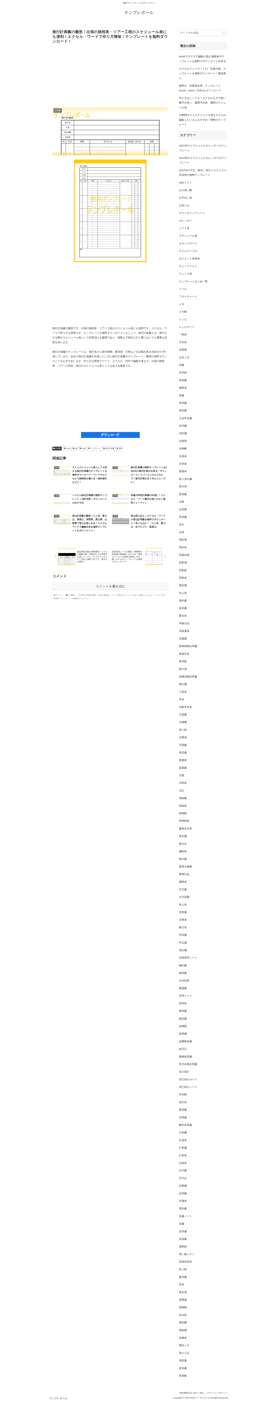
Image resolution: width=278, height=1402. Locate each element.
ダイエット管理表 (189, 258)
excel (68, 448)
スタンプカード (188, 243)
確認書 (183, 972)
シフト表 (184, 228)
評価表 (183, 1200)
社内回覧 (184, 980)
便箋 (181, 395)
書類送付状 (185, 828)
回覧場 (183, 562)
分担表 (183, 463)
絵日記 (183, 1048)
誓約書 (183, 1208)
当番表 (183, 737)
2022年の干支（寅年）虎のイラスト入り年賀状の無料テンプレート (202, 172)
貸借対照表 (185, 1261)
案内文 (183, 843)
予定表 (183, 342)
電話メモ (184, 1345)
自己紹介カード (188, 1079)
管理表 (183, 1003)
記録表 (183, 1162)
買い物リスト (187, 1254)
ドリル (183, 289)
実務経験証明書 (188, 646)
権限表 (183, 881)
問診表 (183, 547)
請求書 (183, 1231)
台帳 (181, 501)
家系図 (183, 661)
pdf (76, 448)
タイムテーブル (188, 251)
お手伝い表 (185, 197)
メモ (181, 304)
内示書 (183, 425)
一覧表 (183, 334)
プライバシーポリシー (217, 1393)
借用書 (183, 403)
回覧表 (183, 577)
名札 (181, 524)
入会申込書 (185, 418)
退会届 (183, 1292)
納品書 (183, 1018)
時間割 (183, 813)
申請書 (183, 934)
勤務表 (183, 471)
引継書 (183, 722)
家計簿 (183, 669)
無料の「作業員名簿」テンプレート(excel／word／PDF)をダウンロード (200, 88)
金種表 (183, 1337)
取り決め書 (185, 479)
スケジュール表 (188, 235)
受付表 (183, 486)
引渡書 (183, 714)
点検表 (183, 919)
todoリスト (185, 182)
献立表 (183, 927)
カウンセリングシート (192, 212)
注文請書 (184, 896)
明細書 (183, 798)
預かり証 (184, 1353)
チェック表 (185, 273)
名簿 (181, 532)
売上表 (183, 593)
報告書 (183, 585)
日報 (181, 775)
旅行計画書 (110, 448)
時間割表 (184, 820)
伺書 (181, 365)
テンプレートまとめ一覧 (193, 281)
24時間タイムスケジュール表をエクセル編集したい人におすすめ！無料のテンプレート (202, 120)
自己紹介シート (188, 1086)
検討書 (183, 858)
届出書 (183, 684)
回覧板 (183, 570)
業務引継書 (185, 866)
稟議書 (183, 988)
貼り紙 (183, 1269)
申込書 (183, 942)
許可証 (183, 1178)
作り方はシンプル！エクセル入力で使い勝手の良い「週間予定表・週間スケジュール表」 (202, 103)
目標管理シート (188, 957)
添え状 (183, 904)
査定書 (183, 836)
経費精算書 (185, 1041)
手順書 (183, 745)
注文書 (183, 889)
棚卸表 (183, 851)
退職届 (183, 1299)
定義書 (183, 638)
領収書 (183, 1360)
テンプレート (95, 448)
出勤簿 (183, 441)
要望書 (183, 1109)
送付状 (183, 1315)
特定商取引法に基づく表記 (192, 1393)
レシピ (183, 319)
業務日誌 (184, 874)
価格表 (183, 387)
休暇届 (183, 349)
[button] (224, 33)
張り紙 (183, 729)
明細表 (183, 805)
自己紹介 (184, 1071)
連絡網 (183, 1330)
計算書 (183, 1147)
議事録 (183, 1246)
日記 (181, 790)
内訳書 (183, 433)
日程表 (183, 782)
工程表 (183, 691)
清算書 (183, 912)
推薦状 (183, 760)
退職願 (183, 1307)
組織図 (183, 1026)
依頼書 (183, 380)
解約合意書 (185, 1124)
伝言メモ (184, 357)
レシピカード (187, 327)
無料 (120, 448)
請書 (181, 1223)
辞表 (181, 1284)
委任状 (183, 615)
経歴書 (183, 1033)
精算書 (183, 1010)
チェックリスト (188, 266)
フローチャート (188, 296)
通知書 (183, 1322)
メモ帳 (183, 311)
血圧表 (183, 1102)
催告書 (183, 410)
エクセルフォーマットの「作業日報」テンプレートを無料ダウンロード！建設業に (202, 73)
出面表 (183, 456)
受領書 (183, 494)
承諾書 (183, 752)
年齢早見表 (185, 707)
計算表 (183, 1155)
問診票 (183, 539)
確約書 (183, 965)
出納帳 (183, 448)
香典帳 (183, 1375)
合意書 (183, 509)
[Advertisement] (110, 75)
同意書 (183, 517)
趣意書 (183, 1277)
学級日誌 (184, 623)
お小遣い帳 (185, 190)
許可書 (183, 1170)
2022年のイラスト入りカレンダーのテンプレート (202, 160)
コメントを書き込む (110, 586)
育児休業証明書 (188, 1064)
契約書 (183, 600)
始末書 (183, 608)
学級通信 (184, 631)
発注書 (183, 950)
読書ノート (185, 1216)
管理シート (185, 995)
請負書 (183, 1239)
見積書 (183, 1117)
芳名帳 (183, 1094)
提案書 (183, 767)
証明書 (183, 1193)
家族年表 (184, 653)
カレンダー (185, 220)
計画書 (58, 448)
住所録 (183, 372)
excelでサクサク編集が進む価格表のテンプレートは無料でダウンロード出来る (202, 59)
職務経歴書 (185, 1056)
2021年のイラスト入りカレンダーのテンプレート (202, 148)
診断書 (183, 1185)
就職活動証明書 (188, 676)
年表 (181, 699)
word (84, 448)
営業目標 (184, 555)
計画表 (183, 1140)
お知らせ (184, 205)
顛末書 (183, 1368)
